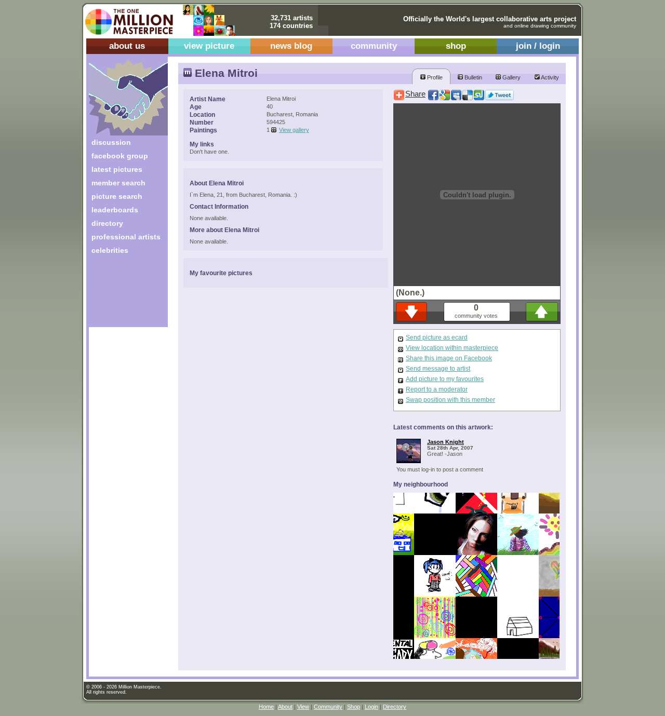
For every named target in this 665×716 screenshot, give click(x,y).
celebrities (109, 250)
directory (107, 223)
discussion (111, 142)
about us (127, 46)
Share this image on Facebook (449, 358)
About (285, 707)
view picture (209, 46)
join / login (538, 46)
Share (415, 94)
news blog (291, 46)
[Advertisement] (121, 294)
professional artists (126, 237)
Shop (353, 707)
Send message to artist (438, 368)
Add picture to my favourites (445, 379)
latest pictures (116, 169)
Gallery (511, 77)
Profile (434, 77)
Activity (549, 77)
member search (118, 183)
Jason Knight (445, 442)
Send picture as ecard (437, 337)
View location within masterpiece (452, 348)
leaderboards (114, 210)
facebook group (119, 156)
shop (456, 46)
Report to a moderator (437, 389)
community (374, 46)
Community (328, 707)
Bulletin (472, 77)
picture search (116, 196)
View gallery (294, 130)
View (303, 707)
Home (266, 707)
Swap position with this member (450, 399)
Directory (394, 707)
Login (371, 707)
